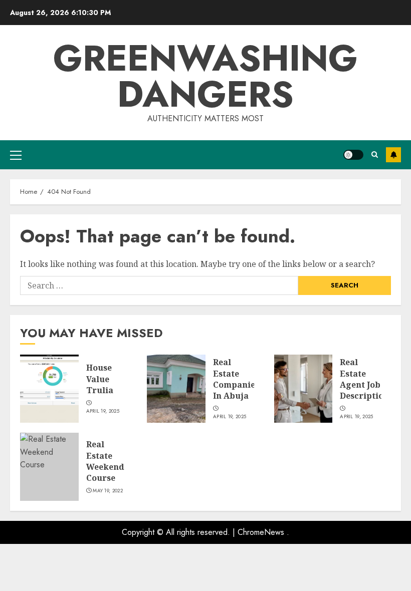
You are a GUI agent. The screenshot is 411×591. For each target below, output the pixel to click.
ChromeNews (261, 532)
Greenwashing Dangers (205, 76)
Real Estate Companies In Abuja (236, 379)
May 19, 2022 (108, 490)
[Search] (374, 154)
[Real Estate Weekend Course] (49, 467)
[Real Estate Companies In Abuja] (176, 389)
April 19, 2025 (102, 411)
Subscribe (393, 154)
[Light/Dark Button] (353, 155)
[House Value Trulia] (49, 389)
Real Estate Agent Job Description (364, 379)
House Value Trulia (99, 379)
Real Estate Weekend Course (105, 461)
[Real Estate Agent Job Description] (303, 389)
